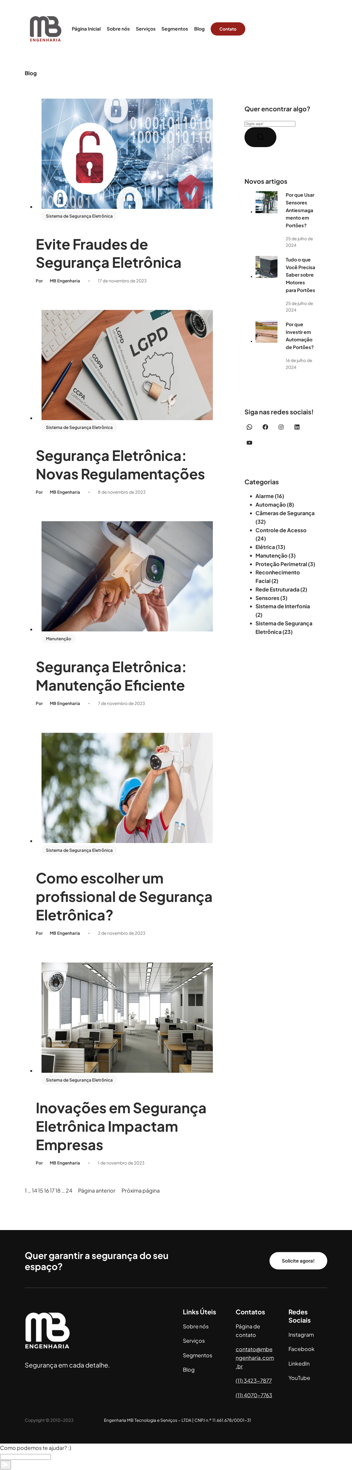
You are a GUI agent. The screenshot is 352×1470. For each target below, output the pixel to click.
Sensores (267, 598)
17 (52, 1190)
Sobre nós (196, 1326)
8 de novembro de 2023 (121, 491)
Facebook (301, 1348)
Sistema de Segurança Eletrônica (79, 215)
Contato (228, 28)
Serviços (194, 1340)
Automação (270, 504)
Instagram (301, 1334)
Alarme (264, 496)
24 (69, 1190)
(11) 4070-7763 (254, 1395)
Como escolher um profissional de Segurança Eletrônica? (124, 896)
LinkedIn (299, 1363)
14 (34, 1190)
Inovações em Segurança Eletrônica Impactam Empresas (121, 1126)
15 (40, 1190)
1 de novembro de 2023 (121, 1162)
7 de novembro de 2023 (121, 703)
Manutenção (58, 638)
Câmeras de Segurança (285, 513)
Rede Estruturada (277, 589)
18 (58, 1190)
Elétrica (265, 547)
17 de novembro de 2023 (122, 280)
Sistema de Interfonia (282, 606)
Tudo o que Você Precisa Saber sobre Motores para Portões (300, 274)
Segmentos (197, 1355)
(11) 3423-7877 (254, 1380)
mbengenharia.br (255, 1357)
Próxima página (141, 1190)
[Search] (260, 137)
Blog (189, 1369)
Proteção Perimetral (281, 564)
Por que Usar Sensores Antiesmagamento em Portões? (300, 210)
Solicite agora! (298, 1261)
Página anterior (97, 1190)
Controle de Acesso (281, 530)
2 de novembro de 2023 (121, 933)
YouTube (299, 1377)
